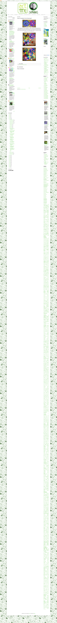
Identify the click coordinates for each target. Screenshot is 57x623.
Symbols (48, 555)
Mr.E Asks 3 (47, 442)
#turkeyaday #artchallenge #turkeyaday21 (45, 196)
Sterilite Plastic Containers (46, 163)
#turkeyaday (47, 192)
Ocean (46, 458)
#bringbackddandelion (46, 175)
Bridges (46, 289)
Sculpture (44, 509)
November (45, 458)
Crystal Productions (45, 157)
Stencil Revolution (47, 533)
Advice (48, 213)
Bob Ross (46, 284)
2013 (9, 162)
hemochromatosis (45, 397)
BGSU (45, 282)
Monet (44, 438)
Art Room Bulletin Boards (46, 250)
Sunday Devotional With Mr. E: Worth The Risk (12, 132)
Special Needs (45, 526)
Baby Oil (44, 279)
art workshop (47, 272)
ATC (48, 277)
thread (48, 576)
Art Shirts (45, 258)
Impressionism (45, 402)
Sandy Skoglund (46, 97)
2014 (9, 161)
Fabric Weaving (45, 368)
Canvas (44, 294)
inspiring (48, 404)
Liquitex (44, 421)
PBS (46, 473)
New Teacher (45, 456)
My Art (48, 445)
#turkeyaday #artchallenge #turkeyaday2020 (45, 194)
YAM (46, 607)
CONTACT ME (43, 14)
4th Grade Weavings (12, 133)
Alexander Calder (46, 77)
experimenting (45, 366)
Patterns (44, 473)
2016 (9, 159)
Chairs (44, 298)
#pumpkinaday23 (45, 189)
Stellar (44, 533)
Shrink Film (45, 516)
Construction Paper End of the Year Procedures (46, 328)
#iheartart (47, 180)
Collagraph (47, 316)
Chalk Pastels (47, 298)
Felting (48, 373)
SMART (44, 521)
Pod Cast (45, 483)
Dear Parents (45, 342)
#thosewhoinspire (45, 191)
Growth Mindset (47, 394)
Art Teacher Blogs (47, 263)
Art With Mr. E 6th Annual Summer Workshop (12, 137)
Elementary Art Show (46, 358)
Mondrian (48, 437)
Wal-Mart (46, 592)
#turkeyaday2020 (45, 201)
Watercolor (45, 594)
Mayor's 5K (47, 426)
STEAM (48, 532)
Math (44, 425)
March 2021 (11, 152)
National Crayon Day (46, 452)
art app (48, 224)
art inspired (45, 242)
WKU (48, 605)
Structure (46, 538)
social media (46, 524)
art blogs (46, 226)
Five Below (47, 377)
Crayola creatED (45, 334)
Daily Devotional (46, 341)
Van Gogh (47, 588)
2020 (9, 155)
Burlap (48, 292)
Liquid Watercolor (47, 420)
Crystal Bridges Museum (46, 62)
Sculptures (47, 509)
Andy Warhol (45, 78)
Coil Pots (45, 312)
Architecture (45, 221)
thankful (44, 573)
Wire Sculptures (46, 604)
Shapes (48, 514)
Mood (46, 440)
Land (48, 413)
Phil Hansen (45, 94)
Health (48, 396)
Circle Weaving (23, 64)
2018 (9, 157)
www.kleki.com (45, 607)
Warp (45, 593)
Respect (44, 499)
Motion (48, 440)
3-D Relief (47, 206)
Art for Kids (47, 238)
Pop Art (48, 483)
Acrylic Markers (45, 211)
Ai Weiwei (47, 216)
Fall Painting (47, 371)
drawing (44, 352)
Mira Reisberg (45, 92)
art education (47, 233)
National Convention (46, 451)
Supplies (46, 552)
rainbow (48, 495)
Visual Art (47, 590)
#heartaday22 (45, 179)
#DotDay (44, 177)
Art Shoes (48, 258)
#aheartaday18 (45, 167)
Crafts (48, 332)
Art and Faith (45, 224)
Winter (44, 601)
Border (46, 286)
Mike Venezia (45, 91)
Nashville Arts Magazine (46, 449)
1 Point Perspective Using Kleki (12, 134)
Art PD (47, 245)
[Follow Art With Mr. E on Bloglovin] (47, 55)
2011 (9, 164)
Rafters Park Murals (13, 60)
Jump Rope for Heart (47, 409)
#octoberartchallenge (46, 185)
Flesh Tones (45, 378)
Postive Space (47, 485)
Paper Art (45, 469)
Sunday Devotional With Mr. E (46, 547)
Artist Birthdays (34, 14)
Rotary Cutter (47, 501)
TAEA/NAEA (16, 14)
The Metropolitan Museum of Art (46, 70)
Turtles (44, 583)
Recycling (47, 497)
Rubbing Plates (47, 502)
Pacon (48, 463)
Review (46, 500)
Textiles (48, 571)
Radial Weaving (45, 495)
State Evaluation (45, 532)
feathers (44, 373)
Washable (48, 593)
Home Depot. (45, 399)
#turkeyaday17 (45, 199)
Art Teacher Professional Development (46, 265)
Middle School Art (45, 430)
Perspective (47, 476)
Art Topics (47, 267)
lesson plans (45, 418)
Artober (48, 274)
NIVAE (46, 457)
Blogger (34, 613)
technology (47, 566)
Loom (46, 421)
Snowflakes (45, 523)
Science (48, 507)
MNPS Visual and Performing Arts (46, 434)
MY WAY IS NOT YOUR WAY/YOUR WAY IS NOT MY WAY (12, 149)
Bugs (48, 290)
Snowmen (47, 523)
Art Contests (45, 231)
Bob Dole (44, 284)
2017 (9, 158)
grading (44, 392)
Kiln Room (47, 411)
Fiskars (46, 376)
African (48, 214)
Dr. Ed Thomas (45, 351)
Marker (48, 423)
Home (8, 14)
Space (48, 525)
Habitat (45, 395)
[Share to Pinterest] (22, 63)
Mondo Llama (45, 437)
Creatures (45, 337)
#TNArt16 (44, 192)
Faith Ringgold (46, 87)
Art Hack (45, 240)
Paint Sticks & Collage (12, 130)
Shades (45, 513)
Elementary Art (46, 357)
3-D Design (45, 206)
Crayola (45, 161)
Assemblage (47, 276)
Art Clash (47, 229)
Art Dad (47, 231)
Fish (44, 376)
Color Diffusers (47, 317)
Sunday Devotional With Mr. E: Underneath (12, 140)
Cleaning (46, 311)
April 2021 (11, 127)
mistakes (48, 432)
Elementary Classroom (46, 359)
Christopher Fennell (45, 83)
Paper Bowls (47, 469)
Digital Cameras (47, 345)
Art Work (44, 272)
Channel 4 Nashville (46, 299)
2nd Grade (46, 205)
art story (47, 260)
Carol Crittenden (47, 294)
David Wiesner (46, 85)
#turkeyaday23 (45, 203)
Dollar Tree (47, 349)
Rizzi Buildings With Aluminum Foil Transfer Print (12, 147)
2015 (9, 160)
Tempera (45, 568)
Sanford (46, 504)
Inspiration (45, 404)
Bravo (44, 289)
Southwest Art (45, 525)
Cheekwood (45, 300)
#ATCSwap (45, 174)
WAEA (44, 592)
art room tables (45, 257)
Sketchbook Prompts (46, 519)
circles (46, 303)
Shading (48, 513)
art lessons (47, 243)
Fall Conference (47, 370)
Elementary (47, 356)
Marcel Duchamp (46, 90)
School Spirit (45, 507)
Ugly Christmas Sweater (46, 585)
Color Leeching (45, 318)
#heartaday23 (45, 180)
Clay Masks (46, 310)
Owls (46, 463)
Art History (47, 240)
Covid (45, 330)
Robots (48, 500)
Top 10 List (46, 580)
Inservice (48, 403)
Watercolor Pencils (46, 595)
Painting (47, 465)
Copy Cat (45, 329)
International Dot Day (46, 406)
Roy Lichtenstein (46, 96)
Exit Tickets (47, 365)
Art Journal (45, 243)
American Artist (46, 218)
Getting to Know (46, 156)
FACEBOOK (45, 25)
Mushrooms (45, 445)
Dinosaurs (47, 347)
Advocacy (44, 214)
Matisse (45, 425)
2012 (9, 163)
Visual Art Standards (46, 591)
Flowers (48, 378)
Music (46, 445)
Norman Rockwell (46, 93)
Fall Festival (45, 371)
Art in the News (46, 241)
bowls (48, 288)
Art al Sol (47, 223)
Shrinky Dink (47, 516)
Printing (44, 489)
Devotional (45, 344)
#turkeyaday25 (45, 204)
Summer (48, 540)
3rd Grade (20, 64)
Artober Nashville (46, 275)
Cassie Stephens (11, 48)
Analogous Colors (45, 219)
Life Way (45, 419)
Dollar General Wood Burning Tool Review (12, 144)
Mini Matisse (10, 91)
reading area (45, 497)
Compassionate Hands (46, 323)
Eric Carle (45, 86)
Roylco (44, 502)
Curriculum (48, 339)
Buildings (45, 291)
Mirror (45, 432)
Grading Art (47, 392)
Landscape (45, 414)
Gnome (46, 389)
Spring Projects (46, 527)
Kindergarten (45, 412)
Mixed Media (45, 433)
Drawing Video (47, 352)
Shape (44, 514)
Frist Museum (45, 58)
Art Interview (47, 242)
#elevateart (47, 177)
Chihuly (46, 301)
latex (29, 613)
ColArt (48, 312)
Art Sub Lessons (11, 67)
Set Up (48, 512)
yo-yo (44, 608)
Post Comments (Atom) (23, 89)
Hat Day (46, 396)
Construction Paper (46, 325)
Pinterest (44, 480)
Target (48, 559)
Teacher (44, 560)
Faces (48, 368)
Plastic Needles (47, 482)
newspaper (47, 456)
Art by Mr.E (38, 14)
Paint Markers (45, 464)
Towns (48, 581)
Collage (45, 316)
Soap (44, 524)
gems (48, 385)
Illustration (45, 401)
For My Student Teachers (27, 14)
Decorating (48, 342)
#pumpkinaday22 (46, 186)
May (46, 425)
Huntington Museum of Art (45, 63)
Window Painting (46, 600)
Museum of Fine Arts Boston (46, 66)
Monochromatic (47, 438)
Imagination (47, 401)
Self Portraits (45, 511)
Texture (44, 572)
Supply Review (47, 554)
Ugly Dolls (45, 586)
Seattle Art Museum (46, 67)
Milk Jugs (47, 431)
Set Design (45, 512)
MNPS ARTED (21, 14)
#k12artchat (45, 182)
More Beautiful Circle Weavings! (12, 129)
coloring (44, 320)
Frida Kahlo (45, 88)
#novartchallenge (46, 184)
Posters (44, 485)
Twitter (46, 583)
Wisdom (46, 605)
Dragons (48, 351)
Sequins (48, 511)
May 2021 (11, 126)
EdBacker (45, 356)
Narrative (44, 447)
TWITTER (45, 24)
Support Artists (45, 555)
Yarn (48, 607)
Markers (45, 424)
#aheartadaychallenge (46, 170)
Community (45, 322)
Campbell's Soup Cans (46, 293)
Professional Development (45, 492)
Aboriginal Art (47, 209)
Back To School (47, 279)
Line (47, 419)
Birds (46, 282)
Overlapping (45, 463)
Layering (44, 416)
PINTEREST (45, 26)
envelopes (48, 364)
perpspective (45, 476)
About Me (12, 14)
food (46, 379)
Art (46, 221)
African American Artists (46, 215)
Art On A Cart (45, 245)
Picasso (48, 478)
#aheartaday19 (45, 168)
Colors (46, 320)
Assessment (45, 277)
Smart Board (47, 521)
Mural (45, 444)
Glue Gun (45, 389)
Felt (46, 373)
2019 (9, 156)
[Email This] (19, 63)
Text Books (46, 571)
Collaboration (45, 313)
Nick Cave (45, 457)
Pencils (48, 475)
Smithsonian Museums (45, 68)
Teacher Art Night (46, 562)
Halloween (48, 395)
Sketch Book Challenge (46, 518)
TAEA (46, 557)
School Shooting (47, 506)
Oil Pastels (45, 459)
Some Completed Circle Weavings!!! (12, 141)
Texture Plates (47, 572)
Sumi (45, 540)
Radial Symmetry (47, 494)
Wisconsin (45, 605)
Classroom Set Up (46, 308)
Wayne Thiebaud (46, 597)
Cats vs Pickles (47, 296)
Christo (45, 82)
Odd (48, 458)
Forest (46, 380)
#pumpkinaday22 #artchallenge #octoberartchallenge (46, 188)
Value (44, 588)
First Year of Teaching (46, 375)
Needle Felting (45, 454)
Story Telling (46, 537)
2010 (9, 165)
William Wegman (46, 98)
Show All (14, 111)
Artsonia (44, 276)
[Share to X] (20, 63)
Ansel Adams (45, 79)
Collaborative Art (46, 315)
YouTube (48, 608)
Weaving (26, 64)
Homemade (47, 399)
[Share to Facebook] (21, 63)
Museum (48, 444)
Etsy (45, 365)
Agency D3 (45, 216)
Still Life (46, 535)
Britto (48, 289)
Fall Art (44, 370)
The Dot (47, 574)
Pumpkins (48, 493)
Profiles (44, 493)
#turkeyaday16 (45, 198)
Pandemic (48, 468)
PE (48, 473)
